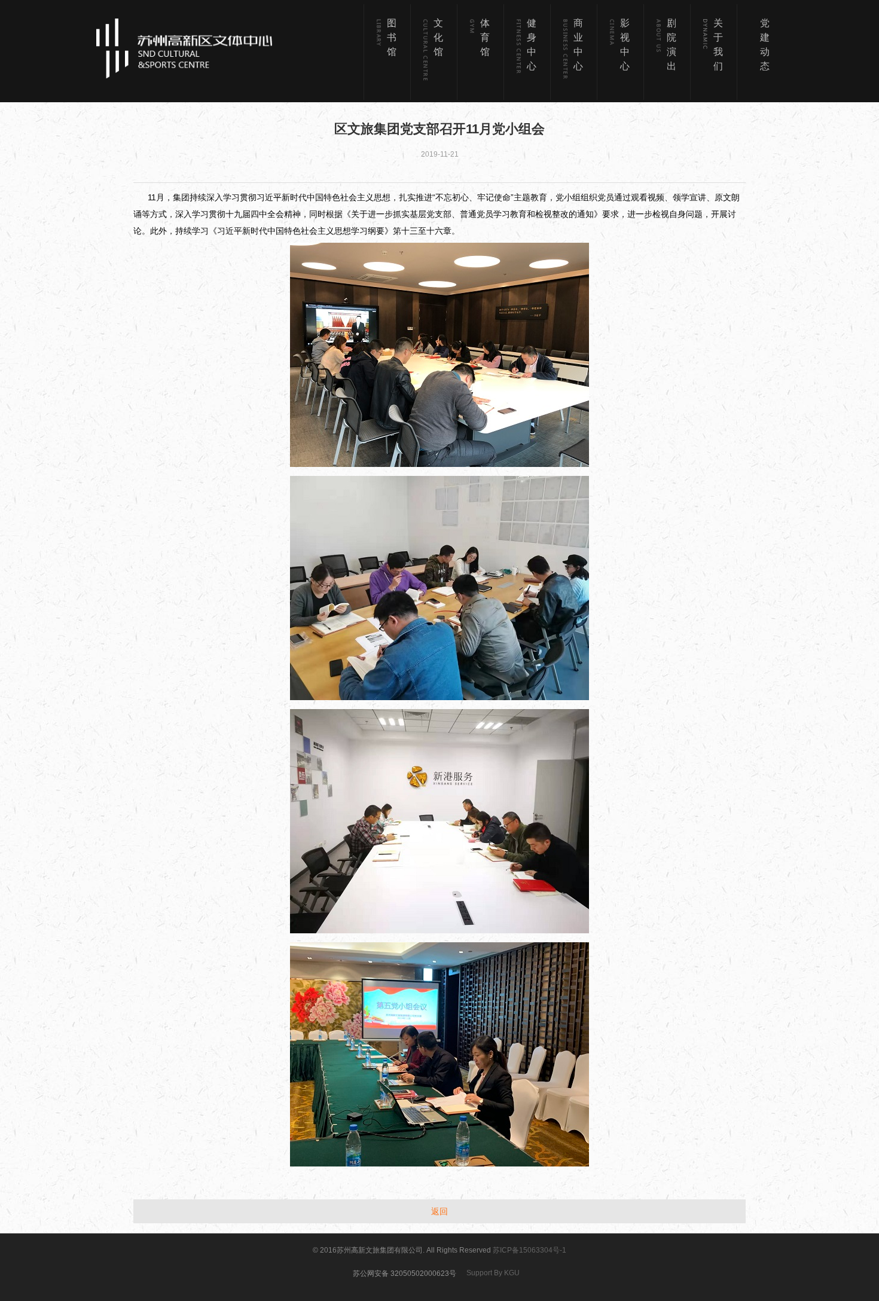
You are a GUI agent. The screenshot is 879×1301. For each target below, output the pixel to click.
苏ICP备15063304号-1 (529, 1250)
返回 (439, 1211)
